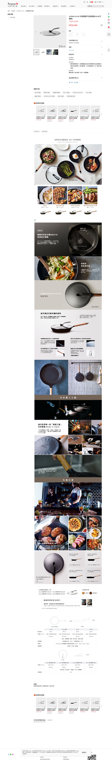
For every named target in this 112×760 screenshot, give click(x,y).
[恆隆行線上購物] (13, 4)
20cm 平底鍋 (66, 92)
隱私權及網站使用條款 (45, 759)
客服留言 (65, 757)
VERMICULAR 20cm (78, 92)
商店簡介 (42, 757)
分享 (72, 82)
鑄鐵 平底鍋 (38, 96)
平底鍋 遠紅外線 (71, 96)
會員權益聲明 (66, 759)
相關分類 (37, 89)
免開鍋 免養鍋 (56, 92)
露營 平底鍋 (47, 92)
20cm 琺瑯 (88, 92)
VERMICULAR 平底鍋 (49, 96)
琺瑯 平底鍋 (61, 96)
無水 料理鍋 (38, 92)
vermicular (71, 50)
